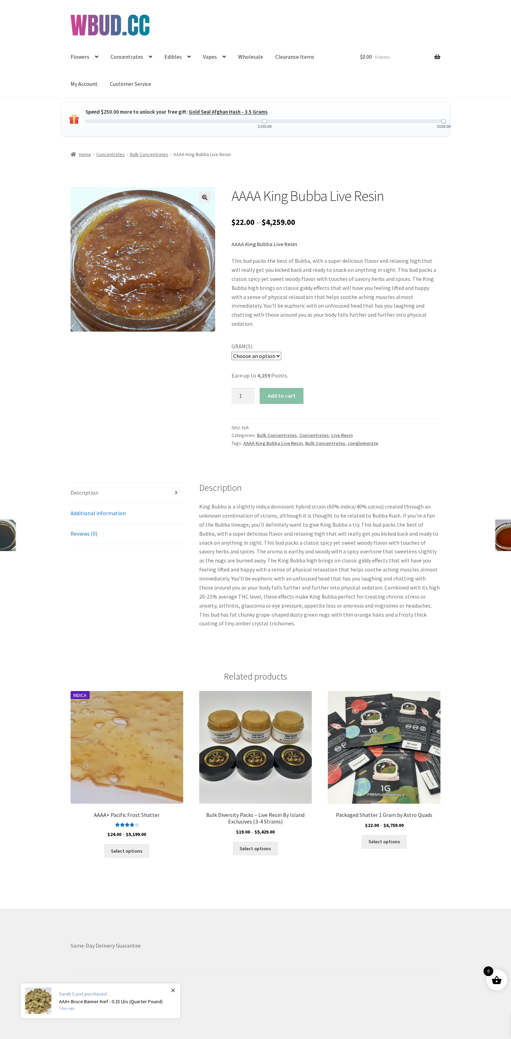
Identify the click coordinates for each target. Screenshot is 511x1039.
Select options (127, 851)
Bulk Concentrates (149, 154)
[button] (204, 197)
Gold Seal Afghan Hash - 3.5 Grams (228, 111)
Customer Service (130, 83)
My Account (84, 83)
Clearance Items (294, 56)
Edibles (173, 56)
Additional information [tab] (98, 513)
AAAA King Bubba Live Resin (273, 443)
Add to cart (281, 395)
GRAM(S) (242, 346)
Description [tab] (84, 492)
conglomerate (363, 443)
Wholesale (250, 56)
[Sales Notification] (100, 1000)
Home (85, 154)
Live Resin (342, 435)
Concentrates (127, 56)
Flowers (80, 56)
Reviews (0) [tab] (84, 533)
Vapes (210, 56)
